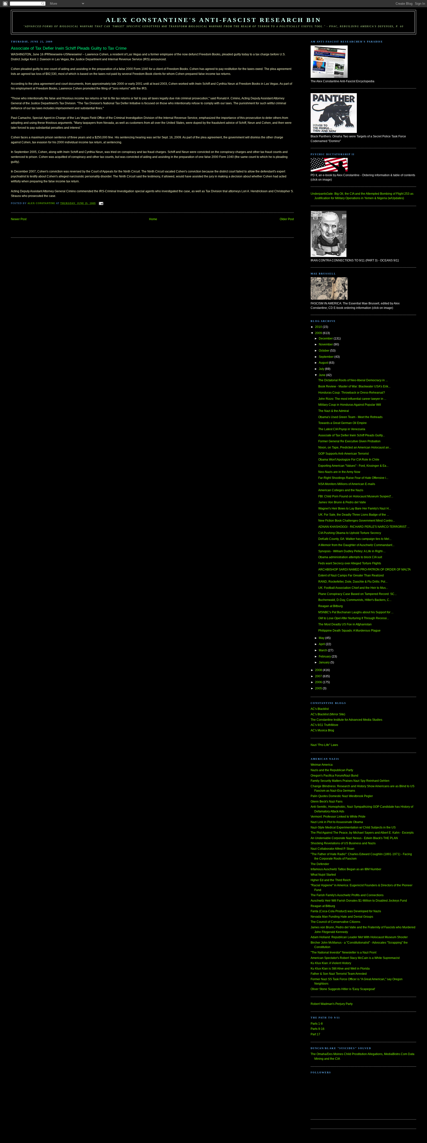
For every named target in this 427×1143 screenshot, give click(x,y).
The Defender (320, 864)
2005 (319, 688)
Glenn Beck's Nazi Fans (326, 801)
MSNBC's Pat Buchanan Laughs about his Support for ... (355, 612)
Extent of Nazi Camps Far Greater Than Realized (351, 575)
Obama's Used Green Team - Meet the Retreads (350, 417)
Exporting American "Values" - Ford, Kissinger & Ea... (353, 465)
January (324, 662)
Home (153, 219)
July (322, 369)
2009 (319, 333)
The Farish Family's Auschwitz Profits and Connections (347, 895)
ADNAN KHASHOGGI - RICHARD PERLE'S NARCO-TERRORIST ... (363, 527)
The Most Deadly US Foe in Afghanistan (345, 624)
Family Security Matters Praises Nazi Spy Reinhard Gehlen (350, 781)
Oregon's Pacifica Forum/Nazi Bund (334, 775)
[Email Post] (101, 203)
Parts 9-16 (317, 1029)
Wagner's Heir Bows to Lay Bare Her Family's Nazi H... (354, 508)
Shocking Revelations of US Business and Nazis (343, 843)
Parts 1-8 (317, 1023)
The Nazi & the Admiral (333, 411)
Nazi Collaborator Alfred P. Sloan (332, 848)
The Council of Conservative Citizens (335, 922)
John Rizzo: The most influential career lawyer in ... (352, 399)
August (324, 362)
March (323, 650)
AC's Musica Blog (322, 730)
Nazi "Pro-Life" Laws (324, 745)
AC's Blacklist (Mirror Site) (328, 714)
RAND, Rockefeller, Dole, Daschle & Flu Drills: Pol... (352, 581)
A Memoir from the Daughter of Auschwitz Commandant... (356, 545)
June (322, 375)
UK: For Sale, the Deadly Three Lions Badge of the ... (353, 514)
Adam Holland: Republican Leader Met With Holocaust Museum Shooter (359, 937)
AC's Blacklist (320, 709)
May (322, 638)
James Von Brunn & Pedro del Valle (342, 502)
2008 (319, 670)
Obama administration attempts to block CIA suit (350, 557)
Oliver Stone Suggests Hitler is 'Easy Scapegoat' (343, 989)
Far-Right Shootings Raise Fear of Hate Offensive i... (353, 478)
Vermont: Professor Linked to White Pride (338, 816)
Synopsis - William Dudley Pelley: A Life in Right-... (351, 551)
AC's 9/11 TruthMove (324, 725)
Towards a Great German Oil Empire (342, 423)
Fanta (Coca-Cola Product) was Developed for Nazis (346, 911)
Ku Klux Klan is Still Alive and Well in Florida (340, 968)
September (326, 357)
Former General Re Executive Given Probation (349, 441)
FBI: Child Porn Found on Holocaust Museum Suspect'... (355, 496)
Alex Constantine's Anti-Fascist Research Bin (213, 20)
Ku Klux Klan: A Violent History (331, 963)
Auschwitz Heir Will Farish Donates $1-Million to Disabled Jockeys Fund (359, 900)
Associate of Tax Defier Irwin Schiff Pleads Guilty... (351, 435)
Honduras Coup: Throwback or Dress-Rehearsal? (351, 392)
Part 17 (315, 1034)
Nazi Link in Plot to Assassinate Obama (337, 822)
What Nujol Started (323, 874)
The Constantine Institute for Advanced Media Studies (346, 719)
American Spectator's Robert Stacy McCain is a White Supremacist (355, 958)
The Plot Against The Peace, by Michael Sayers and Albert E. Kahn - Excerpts (362, 832)
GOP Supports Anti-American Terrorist (343, 453)
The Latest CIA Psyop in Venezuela (341, 429)
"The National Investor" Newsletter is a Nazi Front (343, 952)
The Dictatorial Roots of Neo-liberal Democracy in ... (353, 380)
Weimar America (322, 764)
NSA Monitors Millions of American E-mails (346, 484)
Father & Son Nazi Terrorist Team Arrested (339, 973)
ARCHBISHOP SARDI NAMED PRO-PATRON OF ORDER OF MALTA (364, 569)
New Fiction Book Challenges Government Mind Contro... (356, 520)
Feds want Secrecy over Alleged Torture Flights (349, 563)
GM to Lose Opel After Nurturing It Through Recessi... (353, 618)
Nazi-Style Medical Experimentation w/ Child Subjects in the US (353, 827)
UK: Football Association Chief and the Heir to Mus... (353, 588)
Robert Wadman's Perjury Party (332, 1004)
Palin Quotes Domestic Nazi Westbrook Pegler (342, 796)
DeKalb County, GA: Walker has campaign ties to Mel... (354, 539)
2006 (319, 682)
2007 (319, 676)
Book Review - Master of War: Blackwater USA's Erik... (354, 386)
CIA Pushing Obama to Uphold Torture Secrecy (349, 533)
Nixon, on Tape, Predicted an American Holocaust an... (354, 447)
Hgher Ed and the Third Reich (331, 880)
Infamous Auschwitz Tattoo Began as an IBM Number (346, 869)
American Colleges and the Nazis (340, 490)
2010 (319, 327)
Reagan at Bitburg (330, 606)
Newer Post (18, 219)
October (324, 350)
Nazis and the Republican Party (332, 770)
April (322, 644)
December (326, 338)
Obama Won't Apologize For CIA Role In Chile (348, 459)
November (326, 344)
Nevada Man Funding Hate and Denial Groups (342, 916)
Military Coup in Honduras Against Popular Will (349, 404)
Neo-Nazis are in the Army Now (339, 472)
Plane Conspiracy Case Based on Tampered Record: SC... (357, 594)
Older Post (287, 219)
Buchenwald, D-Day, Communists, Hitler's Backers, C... (354, 600)
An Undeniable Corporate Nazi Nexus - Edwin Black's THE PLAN (354, 838)
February (325, 656)
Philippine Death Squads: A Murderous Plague (349, 630)
